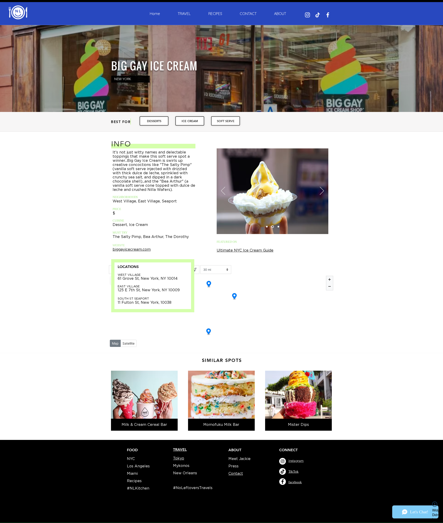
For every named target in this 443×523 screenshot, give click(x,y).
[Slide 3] (278, 226)
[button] (280, 13)
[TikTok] (317, 15)
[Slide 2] (272, 227)
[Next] (322, 191)
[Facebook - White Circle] (282, 481)
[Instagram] (307, 15)
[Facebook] (327, 15)
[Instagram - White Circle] (282, 461)
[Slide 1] (267, 227)
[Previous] (223, 191)
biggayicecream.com (132, 249)
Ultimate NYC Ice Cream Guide (245, 250)
